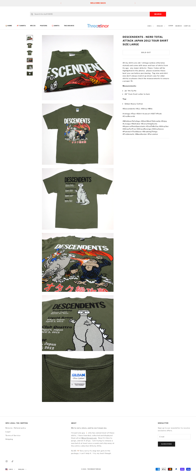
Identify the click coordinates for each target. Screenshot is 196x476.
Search (158, 14)
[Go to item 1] (30, 38)
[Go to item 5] (30, 67)
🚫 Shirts (55, 26)
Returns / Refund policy (15, 428)
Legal (7, 432)
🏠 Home (8, 26)
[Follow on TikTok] (12, 461)
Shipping (9, 439)
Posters (43, 26)
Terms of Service (12, 435)
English (160, 26)
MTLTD (33, 26)
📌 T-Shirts (21, 26)
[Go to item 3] (30, 53)
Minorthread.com (89, 438)
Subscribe (166, 444)
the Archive (69, 26)
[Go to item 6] (30, 73)
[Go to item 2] (30, 45)
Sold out (146, 52)
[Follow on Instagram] (6, 461)
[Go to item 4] (30, 60)
